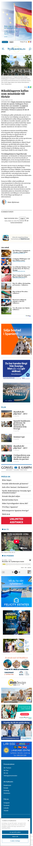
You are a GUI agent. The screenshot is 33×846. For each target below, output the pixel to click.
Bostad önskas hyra (10, 500)
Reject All (15, 836)
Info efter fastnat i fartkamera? (15, 487)
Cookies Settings (15, 841)
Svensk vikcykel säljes (11, 496)
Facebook (6, 805)
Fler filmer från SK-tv (8, 552)
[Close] (28, 820)
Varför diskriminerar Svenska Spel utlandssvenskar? (16, 492)
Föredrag (6, 790)
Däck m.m (6, 514)
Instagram (7, 803)
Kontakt (6, 788)
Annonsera (7, 793)
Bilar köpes (6, 480)
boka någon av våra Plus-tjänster (14, 220)
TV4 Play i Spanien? (10, 507)
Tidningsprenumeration (10, 775)
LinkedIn (6, 808)
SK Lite (6, 773)
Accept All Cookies (15, 832)
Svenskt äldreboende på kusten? (15, 484)
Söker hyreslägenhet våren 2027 (15, 503)
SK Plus (6, 770)
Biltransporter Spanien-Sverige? (15, 511)
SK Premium (7, 768)
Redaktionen (7, 785)
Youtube (6, 810)
